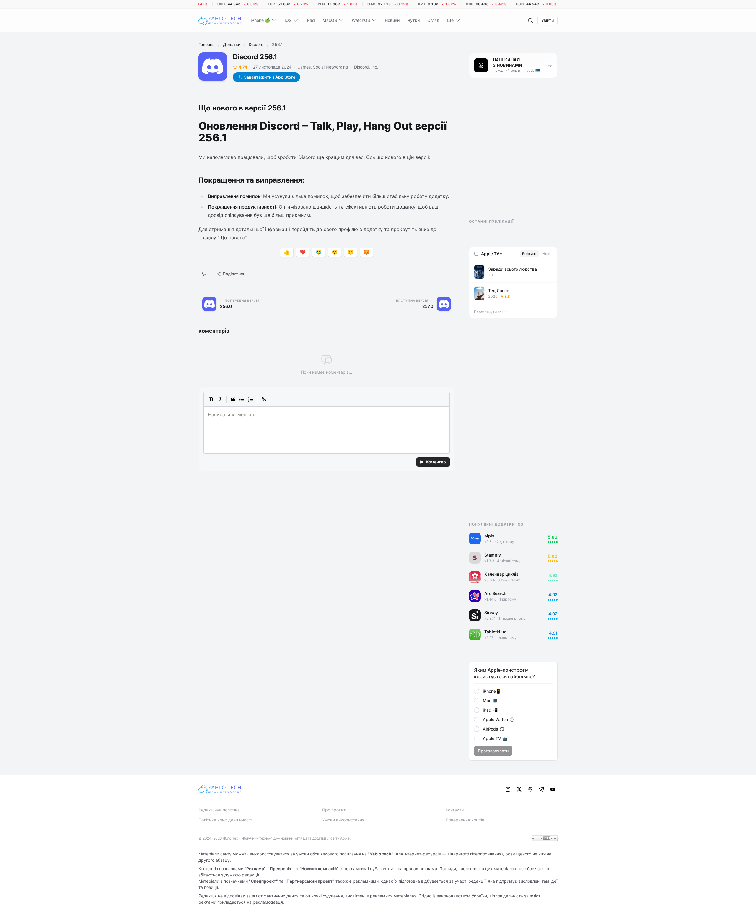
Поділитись (234, 273)
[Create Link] (263, 399)
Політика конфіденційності (225, 819)
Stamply (492, 554)
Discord (256, 44)
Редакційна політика (219, 809)
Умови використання (343, 819)
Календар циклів (501, 574)
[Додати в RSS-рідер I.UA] (545, 838)
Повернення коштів (465, 819)
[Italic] (220, 399)
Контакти (455, 809)
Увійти (547, 20)
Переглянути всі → (490, 312)
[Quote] (233, 399)
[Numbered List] (250, 399)
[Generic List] (241, 399)
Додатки (231, 44)
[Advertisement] (513, 154)
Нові (546, 253)
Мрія (489, 535)
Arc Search (495, 593)
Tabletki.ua (495, 631)
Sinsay (491, 612)
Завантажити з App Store (269, 76)
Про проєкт (334, 809)
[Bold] (211, 399)
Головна (206, 44)
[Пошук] (530, 20)
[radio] (476, 691)
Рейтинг (529, 253)
